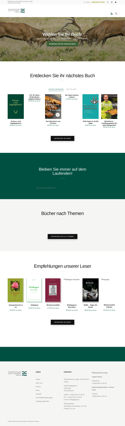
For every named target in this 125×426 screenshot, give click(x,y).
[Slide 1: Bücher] (60, 59)
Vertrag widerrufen (42, 401)
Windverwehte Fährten (109, 306)
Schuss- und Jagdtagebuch (15, 122)
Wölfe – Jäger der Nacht (90, 306)
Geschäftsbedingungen (44, 398)
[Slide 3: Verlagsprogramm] (64, 59)
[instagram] (111, 2)
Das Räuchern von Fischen (53, 122)
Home (38, 379)
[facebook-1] (107, 2)
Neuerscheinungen (56, 89)
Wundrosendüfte (53, 305)
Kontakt (38, 394)
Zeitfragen (34, 305)
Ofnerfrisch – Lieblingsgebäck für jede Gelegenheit (109, 123)
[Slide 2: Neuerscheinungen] (62, 59)
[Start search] (116, 13)
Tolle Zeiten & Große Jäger (91, 122)
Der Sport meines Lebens (72, 96)
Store (38, 390)
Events (38, 387)
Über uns (39, 383)
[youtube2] (115, 2)
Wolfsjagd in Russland (72, 306)
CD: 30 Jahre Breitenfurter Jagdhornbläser (34, 97)
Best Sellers (71, 89)
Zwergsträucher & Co (16, 306)
